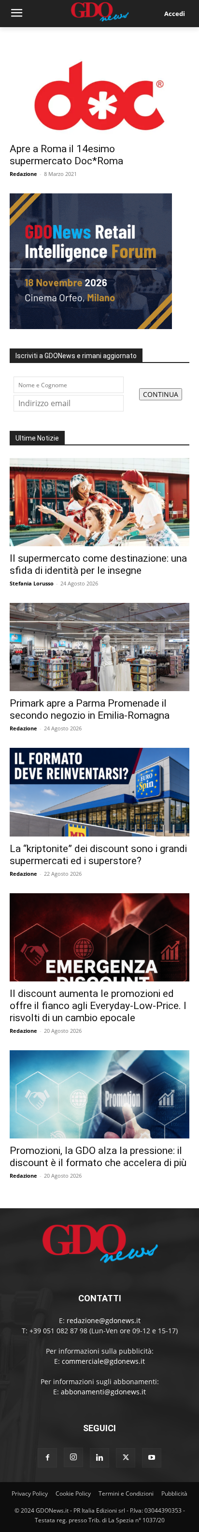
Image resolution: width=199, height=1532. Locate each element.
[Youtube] (151, 1458)
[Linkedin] (99, 1458)
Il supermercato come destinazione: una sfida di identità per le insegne (98, 564)
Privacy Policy (30, 1493)
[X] (125, 1458)
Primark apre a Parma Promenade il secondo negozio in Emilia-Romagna (90, 709)
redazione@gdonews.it (104, 1320)
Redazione (23, 173)
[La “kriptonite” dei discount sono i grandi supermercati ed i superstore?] (99, 792)
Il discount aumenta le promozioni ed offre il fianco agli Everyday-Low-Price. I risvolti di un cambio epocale (98, 1006)
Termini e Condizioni (126, 1493)
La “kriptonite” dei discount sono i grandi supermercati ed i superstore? (98, 855)
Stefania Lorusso (32, 583)
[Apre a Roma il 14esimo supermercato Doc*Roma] (99, 92)
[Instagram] (73, 1457)
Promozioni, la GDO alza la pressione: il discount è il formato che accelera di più (98, 1157)
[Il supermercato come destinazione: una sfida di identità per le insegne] (99, 502)
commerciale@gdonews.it (103, 1361)
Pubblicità (174, 1493)
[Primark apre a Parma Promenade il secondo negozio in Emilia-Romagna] (99, 647)
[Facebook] (47, 1458)
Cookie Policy (73, 1493)
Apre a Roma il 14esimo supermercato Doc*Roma (66, 155)
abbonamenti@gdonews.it (103, 1391)
